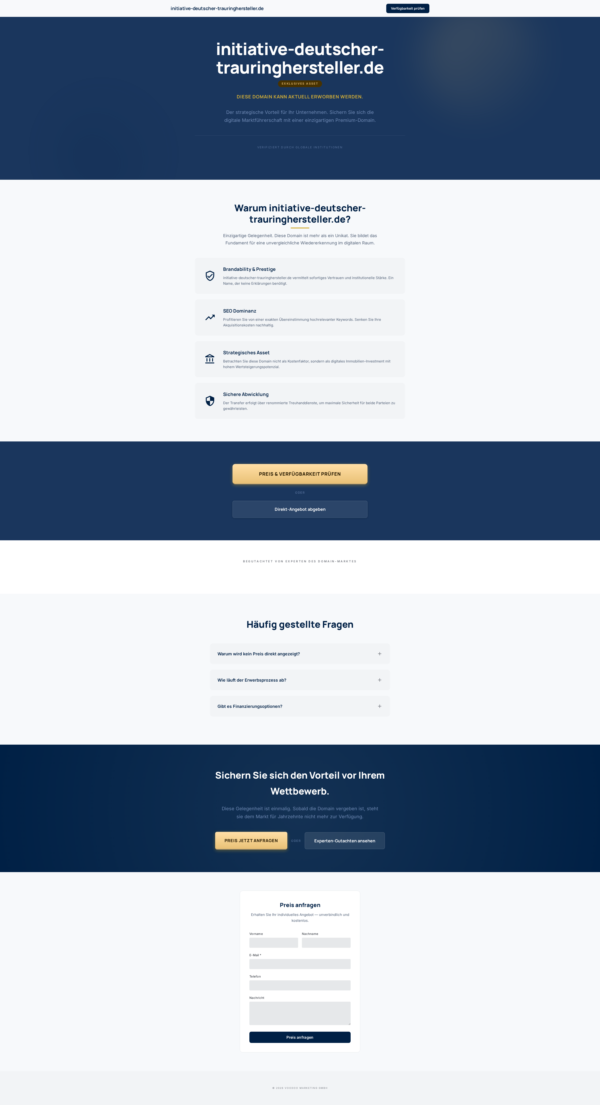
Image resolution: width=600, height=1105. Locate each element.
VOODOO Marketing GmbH (306, 1087)
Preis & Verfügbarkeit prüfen (300, 474)
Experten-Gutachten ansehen (344, 841)
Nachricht (256, 998)
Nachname (310, 934)
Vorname (256, 934)
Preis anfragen (299, 1037)
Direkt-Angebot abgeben (300, 509)
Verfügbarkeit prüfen (408, 8)
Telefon (255, 976)
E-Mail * (255, 955)
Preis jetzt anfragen (251, 840)
